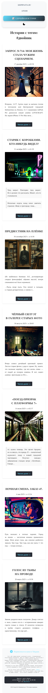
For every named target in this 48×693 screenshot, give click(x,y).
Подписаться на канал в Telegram (26, 651)
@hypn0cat (27, 681)
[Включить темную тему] (24, 24)
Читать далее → (24, 124)
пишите (37, 669)
